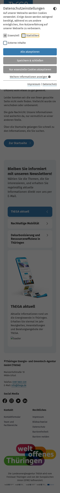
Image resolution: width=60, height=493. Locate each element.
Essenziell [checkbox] (13, 35)
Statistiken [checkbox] (32, 35)
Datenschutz (50, 84)
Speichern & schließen (30, 60)
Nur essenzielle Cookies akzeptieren (30, 69)
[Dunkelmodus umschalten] (54, 9)
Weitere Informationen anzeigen (29, 76)
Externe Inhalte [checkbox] (17, 42)
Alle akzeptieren (30, 51)
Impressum (33, 84)
